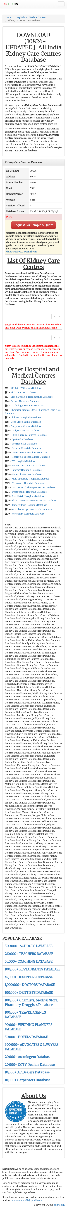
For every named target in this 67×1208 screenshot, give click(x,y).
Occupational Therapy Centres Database (33, 487)
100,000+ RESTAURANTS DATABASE (32, 969)
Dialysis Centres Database (25, 430)
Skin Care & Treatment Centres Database (34, 500)
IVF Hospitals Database (24, 461)
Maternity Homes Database (26, 474)
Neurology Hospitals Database (28, 483)
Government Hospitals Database (29, 452)
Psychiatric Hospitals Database (28, 496)
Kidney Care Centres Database (28, 465)
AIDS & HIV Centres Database (26, 388)
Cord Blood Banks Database (26, 421)
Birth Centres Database (23, 392)
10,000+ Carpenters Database (27, 1080)
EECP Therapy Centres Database (29, 435)
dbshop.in (59, 1204)
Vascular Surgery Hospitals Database (32, 509)
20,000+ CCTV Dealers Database (30, 1065)
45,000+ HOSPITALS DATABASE (29, 977)
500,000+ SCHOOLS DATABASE (28, 946)
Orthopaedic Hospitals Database (29, 491)
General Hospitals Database (26, 448)
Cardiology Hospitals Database (27, 405)
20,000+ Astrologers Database (28, 1057)
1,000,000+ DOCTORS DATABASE (30, 985)
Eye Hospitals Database (24, 443)
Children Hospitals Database (26, 417)
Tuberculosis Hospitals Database (29, 505)
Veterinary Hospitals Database (28, 513)
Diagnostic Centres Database (26, 426)
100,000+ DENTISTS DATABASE (29, 993)
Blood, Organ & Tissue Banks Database (32, 396)
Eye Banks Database (22, 439)
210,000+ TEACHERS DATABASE (29, 954)
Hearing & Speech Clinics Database (31, 456)
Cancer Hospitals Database (25, 401)
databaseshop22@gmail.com (21, 251)
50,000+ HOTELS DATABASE (26, 1037)
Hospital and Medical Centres (30, 17)
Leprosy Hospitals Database (27, 470)
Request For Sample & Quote (33, 225)
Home (8, 17)
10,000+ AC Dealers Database (27, 1072)
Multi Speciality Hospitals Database (30, 478)
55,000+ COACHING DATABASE (29, 961)
